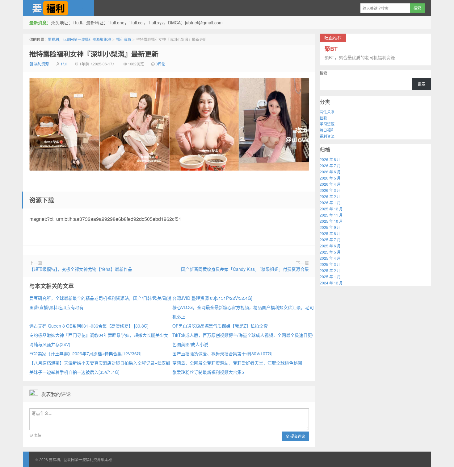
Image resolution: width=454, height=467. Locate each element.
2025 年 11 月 (331, 214)
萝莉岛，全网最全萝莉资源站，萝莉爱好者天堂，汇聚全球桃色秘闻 (237, 363)
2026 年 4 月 (330, 184)
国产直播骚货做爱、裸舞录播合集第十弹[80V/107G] (222, 353)
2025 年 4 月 (330, 258)
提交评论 (297, 436)
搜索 (323, 73)
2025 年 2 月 (330, 270)
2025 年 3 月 (330, 264)
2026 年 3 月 (330, 190)
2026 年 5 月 (330, 177)
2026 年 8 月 (330, 159)
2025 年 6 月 (330, 245)
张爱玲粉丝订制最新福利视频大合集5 (208, 372)
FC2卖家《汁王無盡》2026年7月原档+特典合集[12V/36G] (85, 353)
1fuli (64, 63)
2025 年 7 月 (330, 239)
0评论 (160, 63)
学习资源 (327, 123)
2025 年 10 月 (331, 221)
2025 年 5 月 (330, 251)
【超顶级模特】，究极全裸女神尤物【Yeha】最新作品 (80, 269)
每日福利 (327, 130)
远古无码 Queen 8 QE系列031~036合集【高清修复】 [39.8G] (89, 326)
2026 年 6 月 (330, 171)
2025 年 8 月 (330, 233)
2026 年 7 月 (330, 165)
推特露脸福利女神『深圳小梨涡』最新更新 (93, 54)
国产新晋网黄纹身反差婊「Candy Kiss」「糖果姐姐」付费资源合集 (245, 269)
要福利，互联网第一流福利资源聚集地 (58, 8)
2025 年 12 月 (331, 208)
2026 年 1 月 (330, 202)
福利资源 (123, 39)
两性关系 (327, 111)
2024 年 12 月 (331, 282)
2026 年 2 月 (330, 196)
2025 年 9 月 (330, 227)
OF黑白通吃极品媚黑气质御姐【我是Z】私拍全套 (220, 326)
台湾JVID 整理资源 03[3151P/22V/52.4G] (212, 298)
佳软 (323, 117)
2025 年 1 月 (330, 276)
